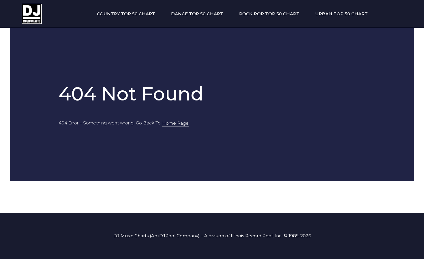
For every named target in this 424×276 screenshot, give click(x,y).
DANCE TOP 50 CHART (197, 13)
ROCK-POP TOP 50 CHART (269, 13)
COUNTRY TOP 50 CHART (126, 13)
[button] (175, 123)
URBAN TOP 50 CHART (341, 13)
